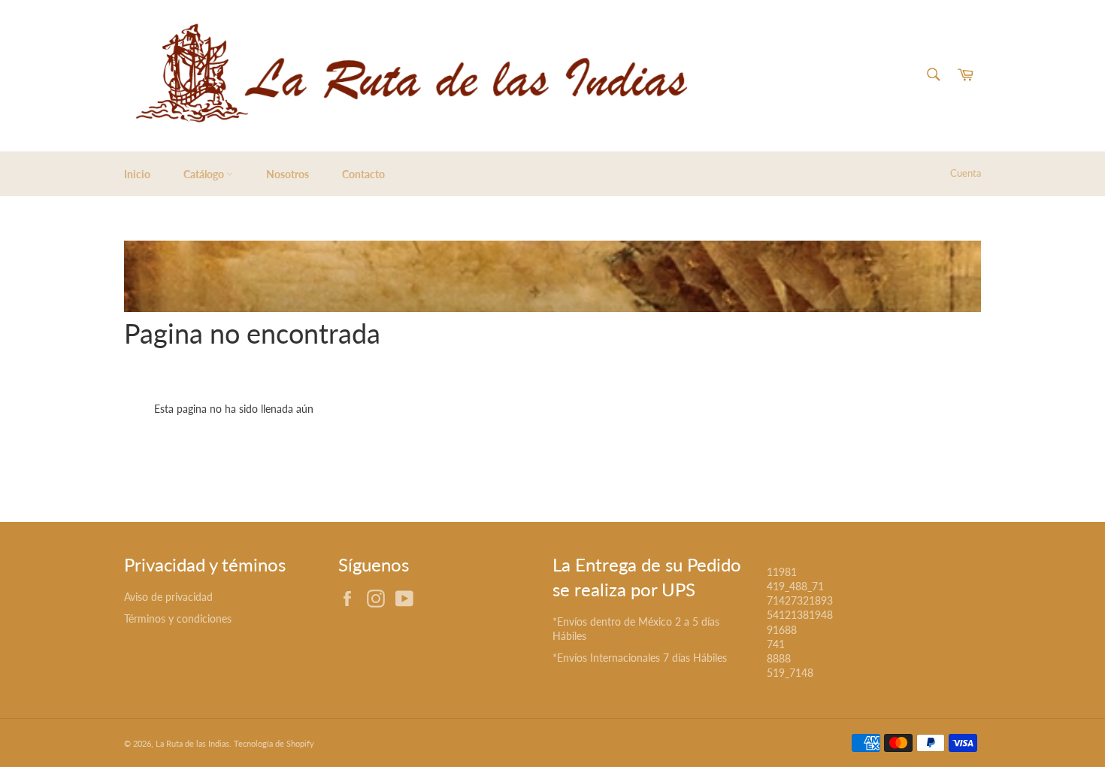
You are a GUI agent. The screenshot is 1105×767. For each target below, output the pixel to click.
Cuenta (965, 173)
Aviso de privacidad (168, 596)
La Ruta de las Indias (192, 743)
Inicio (137, 174)
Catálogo (204, 174)
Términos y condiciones (178, 618)
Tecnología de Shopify (274, 743)
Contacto (363, 174)
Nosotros (287, 174)
